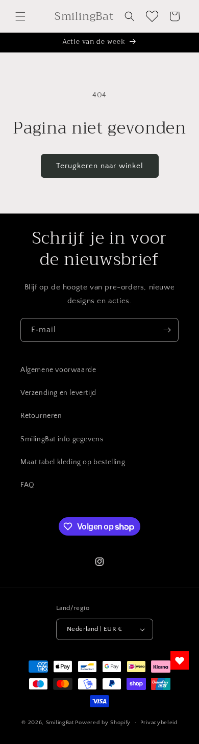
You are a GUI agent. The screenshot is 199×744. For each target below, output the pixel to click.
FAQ (27, 485)
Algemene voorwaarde (58, 370)
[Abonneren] (167, 330)
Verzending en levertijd (58, 393)
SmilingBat (60, 722)
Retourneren (41, 416)
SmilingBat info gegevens (61, 439)
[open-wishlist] (179, 660)
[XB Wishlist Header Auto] (152, 16)
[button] (20, 16)
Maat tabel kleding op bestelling (72, 462)
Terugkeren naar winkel (99, 166)
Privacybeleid (159, 723)
